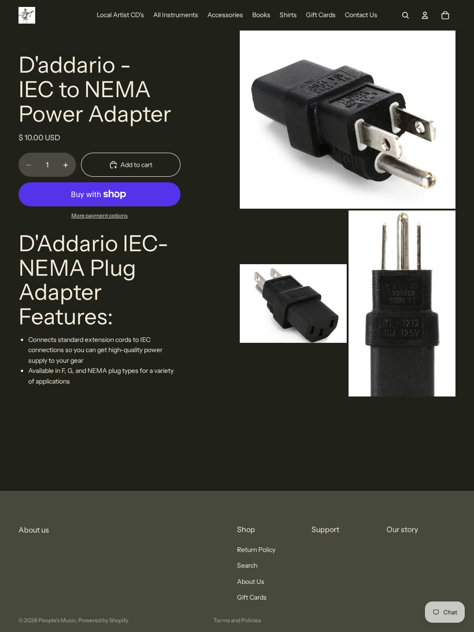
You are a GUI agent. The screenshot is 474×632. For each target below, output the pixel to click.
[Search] (405, 15)
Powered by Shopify (103, 620)
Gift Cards (252, 597)
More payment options (99, 215)
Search (247, 566)
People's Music (57, 620)
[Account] (425, 15)
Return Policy (256, 549)
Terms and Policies (237, 620)
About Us (250, 581)
